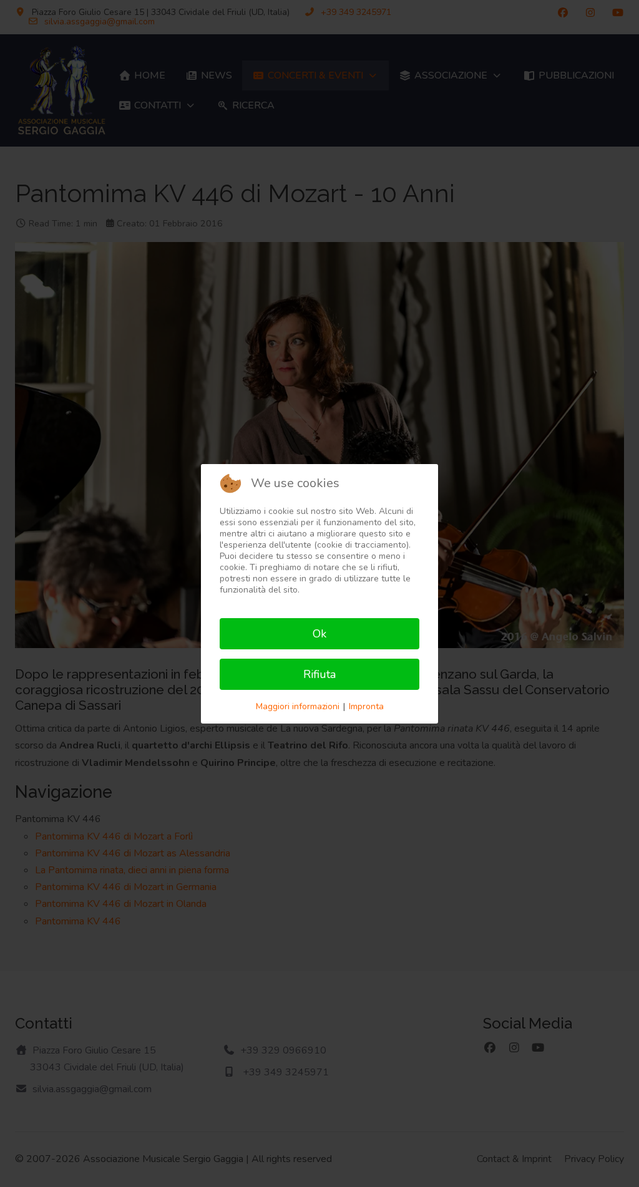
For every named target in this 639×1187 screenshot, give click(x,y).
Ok (319, 633)
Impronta (366, 706)
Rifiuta (319, 674)
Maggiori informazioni (297, 706)
